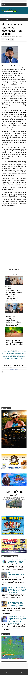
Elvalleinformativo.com (13, 672)
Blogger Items (21, 672)
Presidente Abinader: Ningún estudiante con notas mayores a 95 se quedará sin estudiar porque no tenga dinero (17, 590)
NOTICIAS (13, 36)
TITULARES (5, 19)
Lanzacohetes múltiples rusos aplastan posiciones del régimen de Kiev (14, 357)
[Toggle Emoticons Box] (2, 372)
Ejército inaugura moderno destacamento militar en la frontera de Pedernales (16, 574)
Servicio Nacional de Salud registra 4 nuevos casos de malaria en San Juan (14, 343)
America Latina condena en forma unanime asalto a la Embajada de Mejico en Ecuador (14, 352)
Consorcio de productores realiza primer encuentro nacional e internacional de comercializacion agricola (16, 604)
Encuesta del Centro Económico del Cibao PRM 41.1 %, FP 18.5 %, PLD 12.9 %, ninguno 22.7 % (17, 561)
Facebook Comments (14, 369)
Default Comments (14, 367)
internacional (8, 36)
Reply (4, 36)
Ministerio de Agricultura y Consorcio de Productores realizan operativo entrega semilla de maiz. (13, 321)
